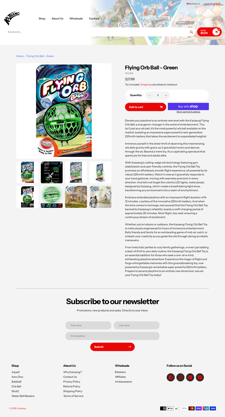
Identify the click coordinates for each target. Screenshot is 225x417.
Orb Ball (129, 73)
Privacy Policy (71, 381)
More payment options (188, 111)
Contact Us (70, 376)
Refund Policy (71, 386)
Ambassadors (123, 381)
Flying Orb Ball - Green (40, 56)
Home (20, 56)
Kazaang (21, 408)
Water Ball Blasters (23, 396)
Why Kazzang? (72, 372)
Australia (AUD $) (212, 3)
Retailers (120, 372)
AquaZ (16, 372)
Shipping (146, 84)
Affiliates (120, 376)
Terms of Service (73, 396)
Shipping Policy (72, 391)
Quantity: (136, 95)
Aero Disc (17, 376)
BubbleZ (17, 381)
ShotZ (15, 391)
